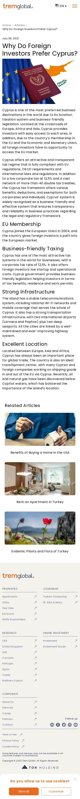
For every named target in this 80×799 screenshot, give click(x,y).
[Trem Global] (39, 576)
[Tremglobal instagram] (70, 725)
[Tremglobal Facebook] (58, 725)
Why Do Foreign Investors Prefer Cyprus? (30, 29)
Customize (56, 791)
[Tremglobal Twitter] (64, 725)
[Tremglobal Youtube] (75, 725)
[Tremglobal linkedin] (52, 725)
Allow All (23, 791)
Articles (20, 25)
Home (7, 25)
